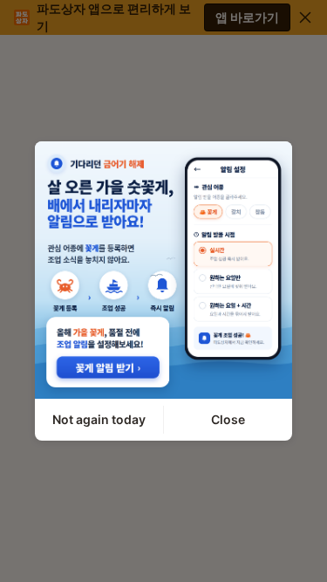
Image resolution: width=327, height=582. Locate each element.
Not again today (99, 419)
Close (228, 419)
